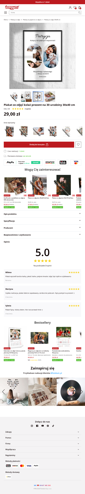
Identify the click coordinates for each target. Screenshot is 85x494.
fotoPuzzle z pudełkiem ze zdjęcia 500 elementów (14, 199)
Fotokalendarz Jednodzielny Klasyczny (61, 352)
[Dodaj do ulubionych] (78, 145)
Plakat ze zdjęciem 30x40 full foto (38, 198)
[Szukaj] (79, 12)
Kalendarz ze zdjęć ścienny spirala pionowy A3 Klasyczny (14, 352)
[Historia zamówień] (70, 7)
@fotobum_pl (56, 373)
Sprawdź (35, 162)
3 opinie (28, 109)
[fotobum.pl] (12, 7)
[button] (3, 392)
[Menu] (5, 12)
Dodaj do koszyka (37, 145)
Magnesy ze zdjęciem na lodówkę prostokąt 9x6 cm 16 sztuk (38, 352)
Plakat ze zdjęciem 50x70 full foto (62, 198)
